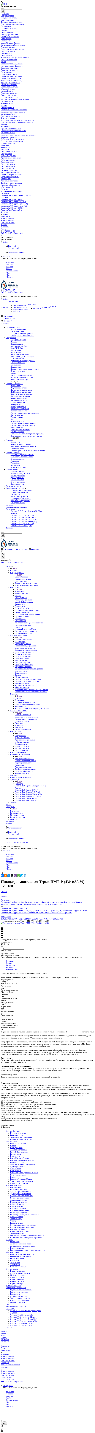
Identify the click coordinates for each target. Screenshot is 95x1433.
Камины (18, 698)
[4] (47, 936)
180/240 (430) (27, 919)
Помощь (4, 1367)
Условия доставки (8, 1359)
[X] (12, 875)
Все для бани (20, 591)
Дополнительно (12, 969)
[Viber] (15, 875)
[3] (47, 934)
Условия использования (10, 1365)
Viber (8, 273)
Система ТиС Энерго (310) (61, 913)
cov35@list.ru (8, 256)
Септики (31, 904)
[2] (47, 931)
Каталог (13, 571)
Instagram (9, 267)
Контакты (5, 1340)
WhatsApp (9, 277)
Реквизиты (5, 1346)
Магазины (5, 1354)
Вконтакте (10, 262)
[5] (47, 938)
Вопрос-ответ (6, 1377)
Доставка (9, 967)
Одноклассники (12, 271)
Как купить (14, 811)
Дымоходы (19, 784)
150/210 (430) (6, 919)
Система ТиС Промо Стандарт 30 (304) (16, 910)
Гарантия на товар (8, 1361)
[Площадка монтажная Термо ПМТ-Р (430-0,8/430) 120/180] (25, 923)
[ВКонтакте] (2, 875)
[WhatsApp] (18, 875)
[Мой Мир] (8, 875)
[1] (47, 929)
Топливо (59, 904)
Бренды (4, 1338)
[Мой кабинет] (2, 552)
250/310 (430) (48, 919)
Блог (3, 1336)
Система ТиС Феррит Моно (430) (14, 913)
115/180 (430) (16, 919)
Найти (4, 1423)
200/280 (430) (58, 919)
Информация (6, 1350)
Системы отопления (23, 715)
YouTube (9, 269)
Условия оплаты (7, 1356)
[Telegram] (25, 875)
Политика (5, 1363)
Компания (5, 1342)
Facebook (9, 265)
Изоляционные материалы (45, 904)
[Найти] (3, 11)
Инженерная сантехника (24, 759)
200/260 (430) (37, 919)
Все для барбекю (21, 577)
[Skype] (21, 875)
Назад (15, 568)
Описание (10, 961)
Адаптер (35, 910)
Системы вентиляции (23, 640)
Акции (3, 1333)
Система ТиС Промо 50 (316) (39, 913)
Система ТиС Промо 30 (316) (50, 910)
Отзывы (9, 963)
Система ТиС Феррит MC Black (74, 910)
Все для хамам (20, 736)
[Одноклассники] (5, 875)
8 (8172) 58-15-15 (8, 231)
